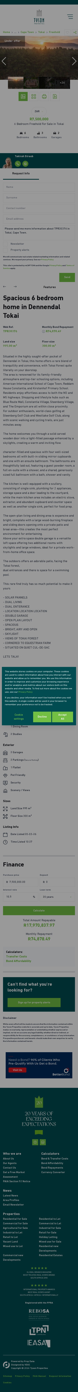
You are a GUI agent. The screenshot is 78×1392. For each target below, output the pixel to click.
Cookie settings (19, 717)
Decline (42, 716)
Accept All (62, 717)
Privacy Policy (25, 692)
